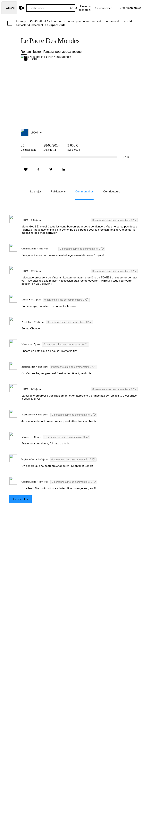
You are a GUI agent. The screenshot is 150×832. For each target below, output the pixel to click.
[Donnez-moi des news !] (25, 169)
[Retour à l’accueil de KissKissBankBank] (21, 7)
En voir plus (20, 499)
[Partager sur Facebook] (38, 169)
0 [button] (112, 220)
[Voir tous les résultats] (71, 8)
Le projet (35, 191)
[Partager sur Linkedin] (64, 169)
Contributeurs (111, 191)
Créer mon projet (130, 7)
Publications (58, 191)
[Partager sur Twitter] (51, 169)
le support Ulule (55, 24)
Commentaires (84, 191)
